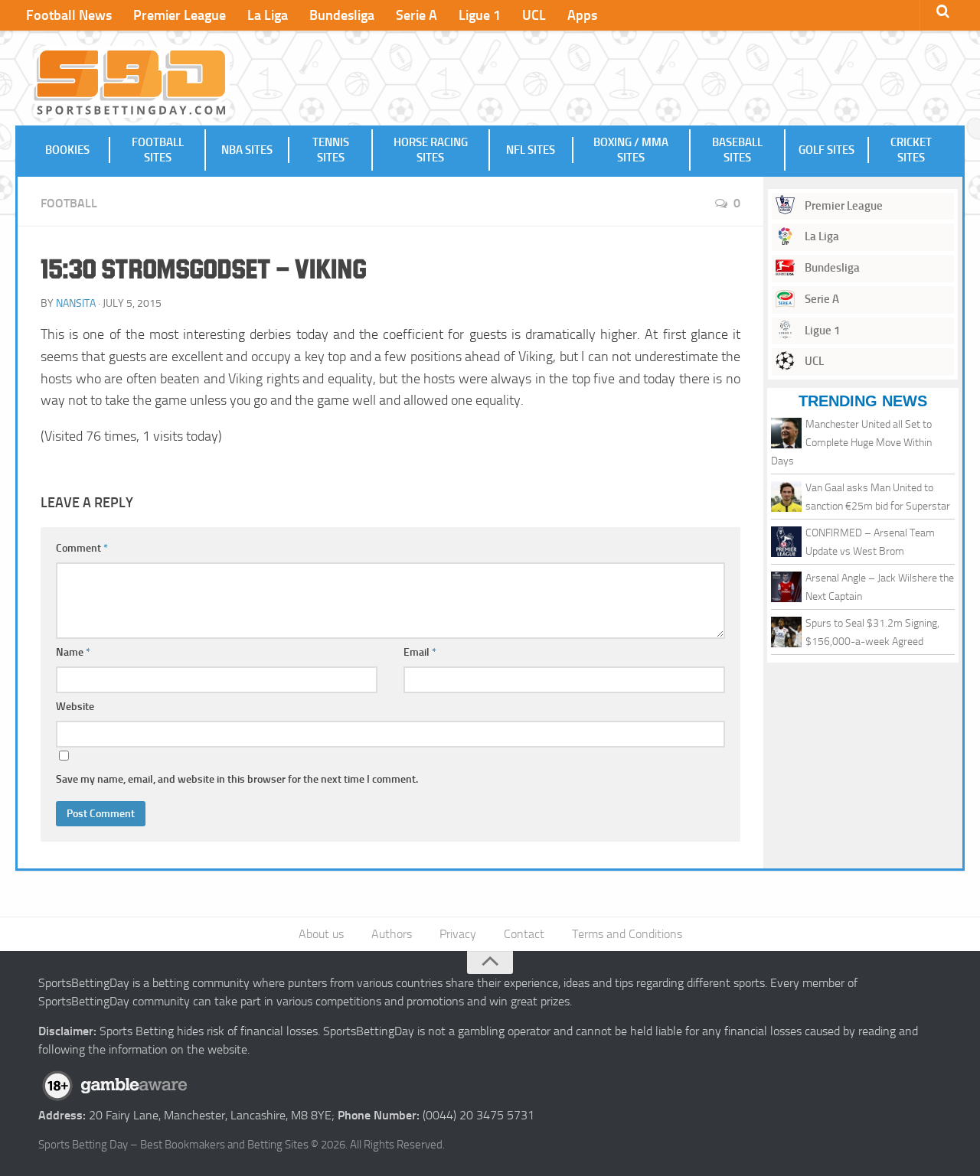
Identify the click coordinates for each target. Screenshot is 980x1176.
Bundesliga (341, 15)
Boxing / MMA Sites (630, 150)
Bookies (67, 150)
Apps (582, 15)
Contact (524, 934)
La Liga (267, 15)
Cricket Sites (911, 150)
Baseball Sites (737, 150)
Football (69, 203)
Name (73, 652)
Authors (391, 934)
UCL (534, 15)
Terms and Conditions (627, 934)
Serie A (416, 15)
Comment (82, 548)
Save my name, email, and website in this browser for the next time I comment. (237, 779)
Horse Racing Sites (431, 150)
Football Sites (158, 150)
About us (321, 934)
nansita (76, 303)
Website (75, 706)
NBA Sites (247, 150)
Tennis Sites (330, 150)
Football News (69, 15)
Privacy (457, 934)
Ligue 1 (480, 15)
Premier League (179, 15)
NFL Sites (530, 150)
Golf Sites (826, 150)
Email (419, 652)
